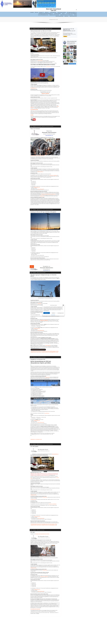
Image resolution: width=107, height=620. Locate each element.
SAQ (40, 28)
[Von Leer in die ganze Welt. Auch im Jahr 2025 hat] (74, 60)
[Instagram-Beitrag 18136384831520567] (71, 47)
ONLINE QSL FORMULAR (45, 93)
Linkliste (75, 14)
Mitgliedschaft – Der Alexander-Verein (36, 439)
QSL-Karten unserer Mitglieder (71, 13)
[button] (63, 305)
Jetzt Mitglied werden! (34, 109)
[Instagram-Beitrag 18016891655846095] (74, 50)
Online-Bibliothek (47, 345)
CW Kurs (63, 13)
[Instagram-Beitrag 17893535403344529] (71, 50)
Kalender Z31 (41, 12)
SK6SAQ (51, 28)
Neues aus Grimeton (35, 128)
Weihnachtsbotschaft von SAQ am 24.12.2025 (41, 30)
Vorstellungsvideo (53, 12)
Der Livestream (40, 60)
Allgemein (35, 28)
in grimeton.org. (47, 413)
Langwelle (38, 28)
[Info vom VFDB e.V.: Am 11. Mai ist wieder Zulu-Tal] (68, 53)
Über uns (36, 12)
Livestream (39, 303)
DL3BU (32, 28)
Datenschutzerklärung (59, 16)
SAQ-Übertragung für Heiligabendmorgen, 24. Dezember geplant (44, 275)
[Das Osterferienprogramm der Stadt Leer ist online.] (68, 60)
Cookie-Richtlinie (53, 314)
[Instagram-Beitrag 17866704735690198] (64, 50)
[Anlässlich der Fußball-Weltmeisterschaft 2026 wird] (68, 50)
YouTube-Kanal (48, 66)
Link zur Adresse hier (41, 330)
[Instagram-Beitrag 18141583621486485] (74, 57)
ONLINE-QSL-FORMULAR (53, 175)
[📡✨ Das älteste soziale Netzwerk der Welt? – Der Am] (71, 60)
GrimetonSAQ (47, 126)
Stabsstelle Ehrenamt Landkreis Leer (66, 14)
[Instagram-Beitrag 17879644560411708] (74, 53)
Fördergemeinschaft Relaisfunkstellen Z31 (46, 13)
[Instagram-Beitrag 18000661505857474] (71, 57)
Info (37, 357)
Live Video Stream (33, 499)
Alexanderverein (40, 209)
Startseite (32, 12)
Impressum (66, 16)
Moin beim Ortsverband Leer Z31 (53, 9)
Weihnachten (51, 444)
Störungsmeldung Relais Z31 (72, 12)
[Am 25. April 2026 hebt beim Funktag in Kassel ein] (71, 53)
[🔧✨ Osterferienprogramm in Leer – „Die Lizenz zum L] (68, 57)
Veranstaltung (43, 28)
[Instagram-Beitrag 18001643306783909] (68, 47)
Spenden (32, 114)
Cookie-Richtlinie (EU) (73, 16)
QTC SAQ (33, 532)
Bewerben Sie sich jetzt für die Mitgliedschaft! (38, 349)
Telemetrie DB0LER (57, 13)
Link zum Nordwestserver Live (43, 14)
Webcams (46, 12)
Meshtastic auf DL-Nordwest (54, 14)
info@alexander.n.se (40, 171)
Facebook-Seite (42, 195)
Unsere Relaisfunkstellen (61, 12)
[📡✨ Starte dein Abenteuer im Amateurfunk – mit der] (64, 60)
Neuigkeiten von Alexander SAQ (38, 359)
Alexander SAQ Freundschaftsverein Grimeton (42, 533)
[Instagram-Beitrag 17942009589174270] (64, 57)
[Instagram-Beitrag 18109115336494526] (64, 53)
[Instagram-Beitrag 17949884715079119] (74, 47)
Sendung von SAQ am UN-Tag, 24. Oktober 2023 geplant (43, 211)
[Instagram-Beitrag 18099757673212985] (64, 47)
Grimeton (47, 28)
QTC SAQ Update (34, 446)
